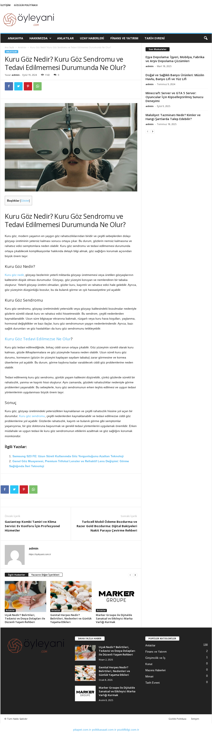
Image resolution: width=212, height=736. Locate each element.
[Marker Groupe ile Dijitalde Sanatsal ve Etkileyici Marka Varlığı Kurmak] (116, 596)
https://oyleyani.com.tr (40, 554)
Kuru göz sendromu (32, 416)
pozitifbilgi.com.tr (128, 729)
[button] (205, 38)
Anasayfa (15, 38)
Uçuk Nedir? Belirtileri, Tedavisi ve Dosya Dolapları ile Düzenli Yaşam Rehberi (25, 618)
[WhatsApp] (37, 86)
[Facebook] (9, 86)
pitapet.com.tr (82, 729)
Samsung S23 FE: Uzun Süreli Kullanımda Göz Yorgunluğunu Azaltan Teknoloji (68, 456)
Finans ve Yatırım (124, 38)
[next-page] (135, 575)
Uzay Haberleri (92, 38)
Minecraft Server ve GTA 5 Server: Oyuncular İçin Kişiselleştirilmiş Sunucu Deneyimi (174, 97)
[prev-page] (130, 575)
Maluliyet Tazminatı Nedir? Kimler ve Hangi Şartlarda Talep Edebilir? (173, 117)
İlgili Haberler (16, 574)
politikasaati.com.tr (104, 729)
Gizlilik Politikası (26, 5)
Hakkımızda (38, 38)
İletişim (5, 5)
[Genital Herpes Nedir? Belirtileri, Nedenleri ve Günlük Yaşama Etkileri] (71, 596)
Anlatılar (65, 38)
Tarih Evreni (155, 38)
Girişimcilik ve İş (155, 657)
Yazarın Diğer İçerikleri (45, 574)
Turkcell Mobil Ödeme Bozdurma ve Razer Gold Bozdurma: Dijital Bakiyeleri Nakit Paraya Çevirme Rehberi (107, 526)
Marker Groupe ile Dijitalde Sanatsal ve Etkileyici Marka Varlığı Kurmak (114, 618)
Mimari (149, 676)
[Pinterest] (28, 86)
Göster (25, 200)
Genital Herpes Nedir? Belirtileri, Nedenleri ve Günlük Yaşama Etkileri (71, 618)
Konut (148, 664)
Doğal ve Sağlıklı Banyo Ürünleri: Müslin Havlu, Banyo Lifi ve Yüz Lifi (175, 77)
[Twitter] (18, 86)
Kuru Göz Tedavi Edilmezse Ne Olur (38, 339)
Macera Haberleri (155, 670)
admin (16, 74)
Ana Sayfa (9, 47)
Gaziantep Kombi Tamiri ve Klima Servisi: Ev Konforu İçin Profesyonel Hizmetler (32, 526)
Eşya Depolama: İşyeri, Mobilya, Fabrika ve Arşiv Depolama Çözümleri (175, 59)
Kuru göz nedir (14, 275)
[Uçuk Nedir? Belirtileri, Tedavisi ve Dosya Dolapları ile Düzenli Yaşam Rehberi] (25, 596)
